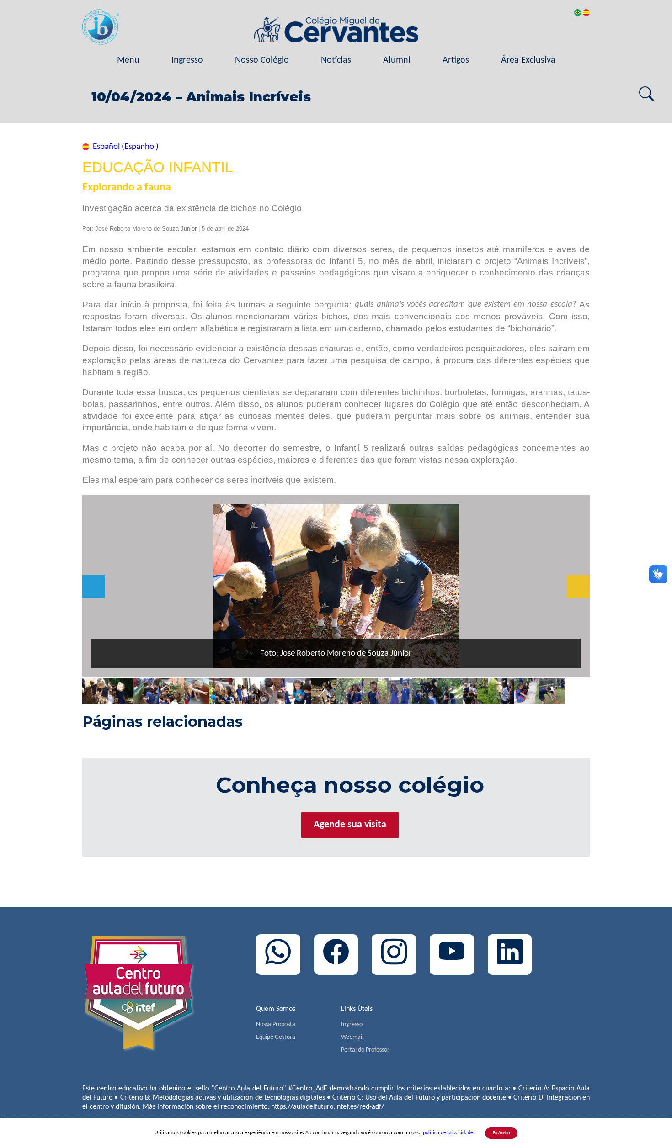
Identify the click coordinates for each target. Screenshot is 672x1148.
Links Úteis (357, 1009)
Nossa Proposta (275, 1024)
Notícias (336, 60)
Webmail (352, 1037)
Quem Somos (275, 1009)
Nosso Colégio (262, 60)
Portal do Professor (365, 1050)
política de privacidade (448, 1133)
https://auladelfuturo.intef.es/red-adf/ (327, 1107)
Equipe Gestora (275, 1037)
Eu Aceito (501, 1133)
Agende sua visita (350, 825)
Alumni (397, 60)
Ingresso (187, 60)
